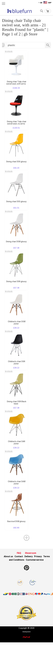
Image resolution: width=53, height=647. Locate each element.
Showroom (30, 553)
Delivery (28, 556)
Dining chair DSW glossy (16, 241)
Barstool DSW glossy (16, 521)
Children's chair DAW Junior (16, 482)
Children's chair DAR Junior (16, 442)
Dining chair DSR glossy (16, 281)
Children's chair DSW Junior (16, 322)
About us (8, 556)
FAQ (19, 553)
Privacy (38, 556)
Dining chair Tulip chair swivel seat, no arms (16, 122)
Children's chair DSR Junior (16, 362)
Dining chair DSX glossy (16, 161)
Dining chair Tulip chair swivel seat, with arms (16, 83)
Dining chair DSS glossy (16, 201)
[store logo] (19, 11)
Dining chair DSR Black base (16, 402)
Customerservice (35, 560)
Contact (19, 556)
